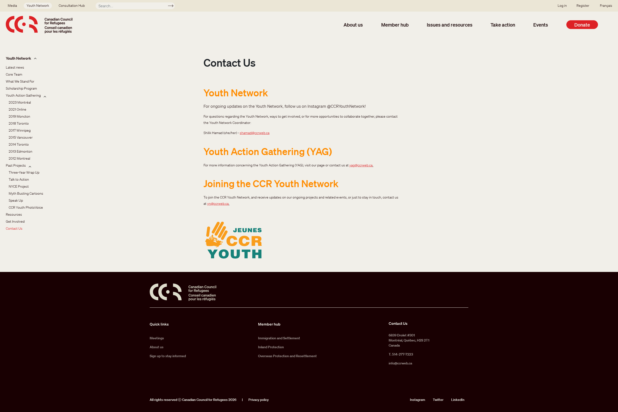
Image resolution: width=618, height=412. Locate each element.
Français (606, 5)
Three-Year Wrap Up (24, 172)
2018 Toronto (19, 123)
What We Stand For (20, 81)
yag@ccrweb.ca (360, 165)
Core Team (14, 74)
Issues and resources (449, 25)
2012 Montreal (19, 158)
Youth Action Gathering (23, 95)
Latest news (15, 67)
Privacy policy (258, 400)
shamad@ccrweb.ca (254, 133)
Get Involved (15, 221)
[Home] (39, 25)
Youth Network (38, 5)
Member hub (395, 25)
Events (540, 25)
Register (582, 5)
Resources (14, 214)
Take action (503, 25)
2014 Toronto (19, 144)
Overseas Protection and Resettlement (287, 356)
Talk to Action (19, 179)
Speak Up (16, 200)
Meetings (157, 338)
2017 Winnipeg (20, 130)
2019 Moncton (19, 116)
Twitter (438, 400)
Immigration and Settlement (279, 338)
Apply (173, 6)
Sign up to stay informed (168, 356)
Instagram (417, 400)
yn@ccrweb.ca (218, 203)
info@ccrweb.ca (400, 363)
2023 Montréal (20, 102)
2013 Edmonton (20, 151)
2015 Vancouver (21, 137)
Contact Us (14, 228)
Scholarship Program (21, 88)
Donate (582, 25)
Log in (562, 5)
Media (12, 5)
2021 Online (17, 109)
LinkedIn (457, 400)
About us (353, 25)
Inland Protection (271, 347)
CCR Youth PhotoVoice (26, 207)
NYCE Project (19, 186)
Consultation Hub (72, 5)
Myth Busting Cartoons (26, 193)
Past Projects (16, 165)
